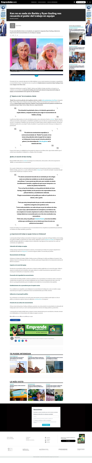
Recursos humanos (14, 18)
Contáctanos (28, 437)
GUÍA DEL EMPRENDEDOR (52, 2)
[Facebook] (11, 35)
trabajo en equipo (29, 316)
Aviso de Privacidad (10, 438)
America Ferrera (39, 219)
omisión (25, 160)
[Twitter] (13, 35)
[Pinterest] (15, 35)
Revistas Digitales (10, 437)
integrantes (24, 251)
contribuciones (38, 299)
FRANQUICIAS (33, 2)
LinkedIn (48, 440)
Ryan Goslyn (23, 316)
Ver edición (68, 440)
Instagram (48, 439)
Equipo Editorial (18, 25)
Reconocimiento (17, 316)
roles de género (43, 141)
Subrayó (39, 170)
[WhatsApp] (17, 35)
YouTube (48, 442)
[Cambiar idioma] (74, 2)
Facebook (48, 437)
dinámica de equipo (49, 239)
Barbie (12, 316)
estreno (52, 119)
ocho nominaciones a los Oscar (49, 100)
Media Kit (27, 438)
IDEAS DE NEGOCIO (42, 2)
